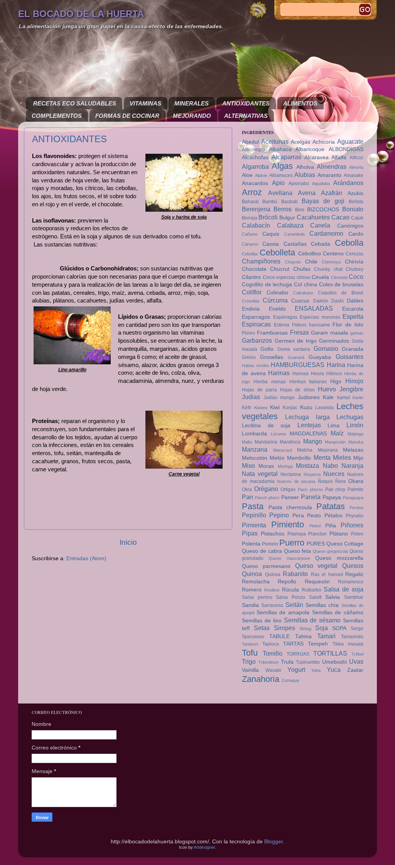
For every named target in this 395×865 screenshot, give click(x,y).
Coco (356, 276)
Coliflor (252, 292)
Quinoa (252, 573)
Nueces (333, 473)
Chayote (293, 262)
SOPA (339, 628)
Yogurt (296, 669)
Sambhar (353, 597)
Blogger (273, 842)
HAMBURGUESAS (297, 364)
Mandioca (290, 442)
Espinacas (256, 324)
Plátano (338, 534)
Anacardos (255, 183)
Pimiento (287, 524)
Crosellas (251, 301)
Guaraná (296, 357)
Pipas (250, 533)
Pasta (252, 506)
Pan (247, 496)
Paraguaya (353, 497)
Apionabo (299, 183)
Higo (335, 381)
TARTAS (293, 644)
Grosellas (271, 357)
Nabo (330, 465)
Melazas (353, 450)
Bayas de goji (323, 200)
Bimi (299, 209)
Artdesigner (204, 847)
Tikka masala (348, 644)
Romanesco (350, 582)
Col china (305, 284)
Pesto (314, 515)
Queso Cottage (344, 544)
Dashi (337, 301)
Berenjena (256, 209)
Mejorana (328, 450)
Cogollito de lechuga (267, 284)
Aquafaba (321, 183)
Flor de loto (348, 325)
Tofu (250, 653)
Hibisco (334, 373)
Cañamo (250, 234)
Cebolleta (277, 252)
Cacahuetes (313, 217)
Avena (307, 192)
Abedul (250, 142)
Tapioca (270, 644)
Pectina (356, 507)
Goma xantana (293, 349)
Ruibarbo (311, 590)
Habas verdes (255, 365)
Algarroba (255, 166)
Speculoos (253, 636)
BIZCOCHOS (323, 209)
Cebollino (309, 254)
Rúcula (290, 590)
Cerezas (354, 254)
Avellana (280, 192)
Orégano (266, 488)
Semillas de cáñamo (337, 612)
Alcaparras (286, 156)
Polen (357, 534)
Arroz (252, 192)
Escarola (352, 309)
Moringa (285, 466)
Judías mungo (279, 397)
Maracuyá (282, 450)
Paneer (290, 497)
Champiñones (261, 261)
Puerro (291, 542)
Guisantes (349, 356)
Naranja (352, 465)
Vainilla (250, 670)
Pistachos (272, 534)
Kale (328, 397)
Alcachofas (255, 157)
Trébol (357, 654)
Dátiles (355, 301)
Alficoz (356, 157)
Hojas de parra (259, 390)
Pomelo (270, 544)
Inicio (128, 542)
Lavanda (324, 407)
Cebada (320, 244)
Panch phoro (267, 497)
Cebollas (250, 254)
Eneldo (277, 309)
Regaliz (354, 574)
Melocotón (254, 458)
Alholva (305, 167)
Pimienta (254, 525)
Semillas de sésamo (312, 620)
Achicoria (323, 142)
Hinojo (354, 380)
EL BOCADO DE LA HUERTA (81, 13)
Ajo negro (253, 149)
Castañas (295, 244)
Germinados (334, 341)
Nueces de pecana (296, 481)
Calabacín (256, 225)
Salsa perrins (257, 597)
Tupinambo (308, 662)
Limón (354, 424)
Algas (282, 166)
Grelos (249, 357)
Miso (248, 465)
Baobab (289, 201)
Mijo (358, 458)
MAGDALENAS (308, 434)
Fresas (299, 332)
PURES (316, 544)
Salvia (332, 597)
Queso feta (297, 551)
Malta (247, 442)
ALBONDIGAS (346, 149)
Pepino (279, 515)
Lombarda (254, 434)
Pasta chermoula (290, 507)
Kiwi (275, 407)
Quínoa (272, 574)
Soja (321, 627)
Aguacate (350, 141)
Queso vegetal (316, 565)
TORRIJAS (298, 654)
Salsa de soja (343, 589)
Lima (333, 425)
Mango (312, 441)
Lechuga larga (307, 416)
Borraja (249, 218)
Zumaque (290, 680)
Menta (322, 457)
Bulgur (287, 218)
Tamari (326, 635)
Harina (336, 364)
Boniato (352, 209)
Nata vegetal (260, 473)
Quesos (352, 565)
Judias (251, 396)
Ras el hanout (327, 574)
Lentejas (309, 424)
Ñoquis (325, 481)
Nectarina (290, 474)
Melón (277, 458)
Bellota (356, 201)
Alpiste (261, 175)
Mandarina (266, 442)
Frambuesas (272, 333)
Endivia (251, 309)
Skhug (305, 628)
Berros (282, 209)
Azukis (355, 193)
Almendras (331, 166)
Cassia (270, 244)
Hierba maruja (269, 381)
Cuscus (300, 301)
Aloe (247, 175)
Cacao (340, 217)
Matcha (304, 450)
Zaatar (355, 670)
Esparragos (256, 317)
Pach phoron (310, 489)
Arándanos (348, 182)
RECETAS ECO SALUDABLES (74, 103)
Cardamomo (326, 233)
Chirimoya (331, 262)
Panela (311, 496)
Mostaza (307, 465)
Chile (311, 262)
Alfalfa (338, 157)
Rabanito (295, 573)
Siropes (284, 627)
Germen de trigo (296, 341)
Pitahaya (296, 534)
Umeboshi (334, 662)
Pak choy (335, 489)
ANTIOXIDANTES (246, 103)
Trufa (287, 662)
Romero (252, 590)
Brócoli (268, 217)
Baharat (250, 201)
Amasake (353, 175)
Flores (248, 333)
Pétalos (333, 515)
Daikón (320, 301)
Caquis (270, 234)
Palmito (355, 489)
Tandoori (250, 644)
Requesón (317, 582)
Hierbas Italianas (308, 381)
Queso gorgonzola (330, 551)
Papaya (331, 497)
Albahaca (280, 149)
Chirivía (354, 262)
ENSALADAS (314, 308)
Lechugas (349, 416)
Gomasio (326, 348)
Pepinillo (254, 515)
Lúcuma (278, 434)
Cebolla (349, 243)
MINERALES (191, 103)
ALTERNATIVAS (246, 115)
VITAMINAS (145, 103)
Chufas (302, 269)
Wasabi (273, 670)
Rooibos (272, 590)
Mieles (342, 457)
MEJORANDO (192, 115)
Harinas (279, 372)
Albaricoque (309, 149)
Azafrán (331, 192)
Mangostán (335, 442)
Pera (298, 515)
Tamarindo (352, 636)
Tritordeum (268, 662)
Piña (330, 526)
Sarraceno (272, 605)
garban (356, 333)
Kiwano (261, 407)
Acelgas (300, 142)
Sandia (250, 605)
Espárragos (285, 317)
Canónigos (350, 226)
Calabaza (290, 225)
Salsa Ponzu (290, 597)
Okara (355, 481)
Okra (247, 489)
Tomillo (272, 653)
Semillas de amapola (283, 612)
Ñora (340, 481)
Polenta (251, 544)
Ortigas (287, 489)
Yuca (334, 669)
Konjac (290, 407)
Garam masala (329, 333)
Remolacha (256, 582)
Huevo (327, 389)
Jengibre (351, 389)
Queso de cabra (262, 551)
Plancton (317, 534)
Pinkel (315, 525)
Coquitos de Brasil (340, 293)
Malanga (355, 434)
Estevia (281, 325)
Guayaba (320, 357)
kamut (343, 397)
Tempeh (318, 644)
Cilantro (251, 277)
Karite (358, 397)
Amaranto (329, 175)
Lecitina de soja (266, 425)
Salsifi (315, 597)
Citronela (339, 277)
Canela (320, 225)
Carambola (294, 234)
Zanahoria (260, 679)
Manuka (355, 442)
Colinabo (277, 293)
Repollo (287, 582)
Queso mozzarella (339, 558)
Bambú (269, 201)
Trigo (249, 661)
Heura (317, 373)
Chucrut (279, 269)
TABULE (279, 636)
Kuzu (306, 407)
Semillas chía (322, 605)
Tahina (303, 636)
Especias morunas (320, 317)
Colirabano (303, 293)
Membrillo (299, 458)
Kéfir (247, 407)
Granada (352, 349)
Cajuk (357, 218)
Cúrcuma (275, 300)
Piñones (352, 525)
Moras (266, 466)
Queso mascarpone (289, 558)
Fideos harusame (311, 325)
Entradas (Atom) (86, 558)
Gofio (266, 349)
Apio (278, 182)
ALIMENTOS (300, 103)
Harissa (300, 373)
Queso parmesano (266, 566)
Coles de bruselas (341, 284)
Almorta (356, 167)
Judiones (309, 397)
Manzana (254, 449)
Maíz (337, 433)
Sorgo (357, 628)
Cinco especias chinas (287, 277)
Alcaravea (316, 157)
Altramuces (281, 175)
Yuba (316, 670)
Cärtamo (250, 244)
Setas (262, 627)
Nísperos (312, 474)
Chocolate (254, 269)
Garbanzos (257, 340)
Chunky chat (328, 269)
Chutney (354, 269)
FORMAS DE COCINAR (127, 115)
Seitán (294, 604)
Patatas (330, 506)
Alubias (304, 174)
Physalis (354, 515)
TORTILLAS (330, 653)
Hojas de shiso (297, 390)
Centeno (333, 254)
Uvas (356, 661)
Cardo (355, 234)
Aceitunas (275, 141)
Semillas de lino (262, 621)
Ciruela (320, 277)
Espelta (353, 316)
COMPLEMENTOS (57, 115)
